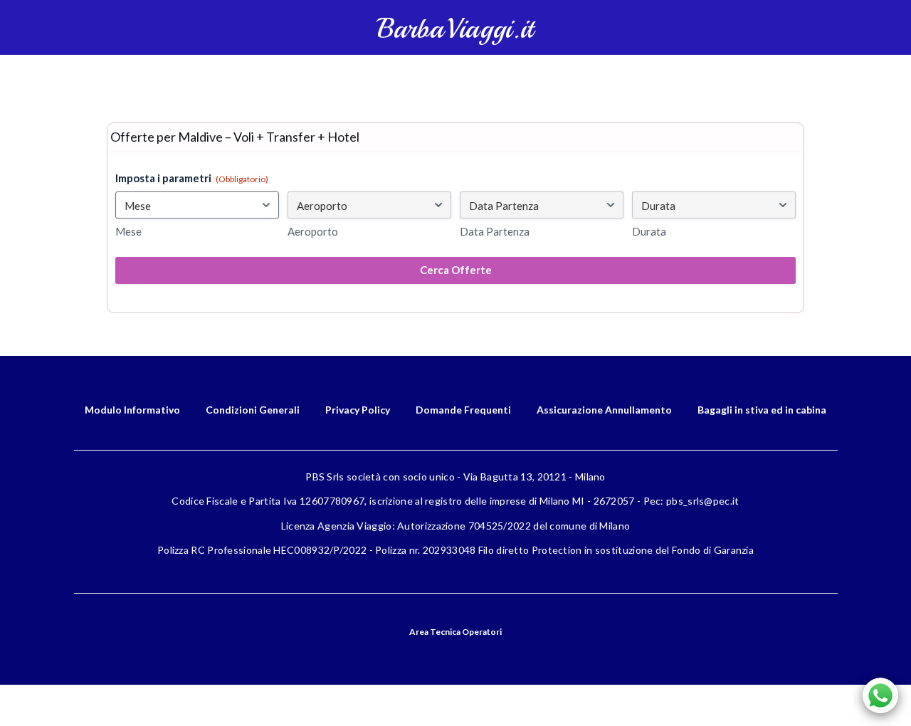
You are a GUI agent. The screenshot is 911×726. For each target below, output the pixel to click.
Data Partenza (495, 231)
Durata (649, 231)
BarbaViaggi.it (455, 28)
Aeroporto (313, 231)
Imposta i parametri (191, 178)
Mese (128, 231)
